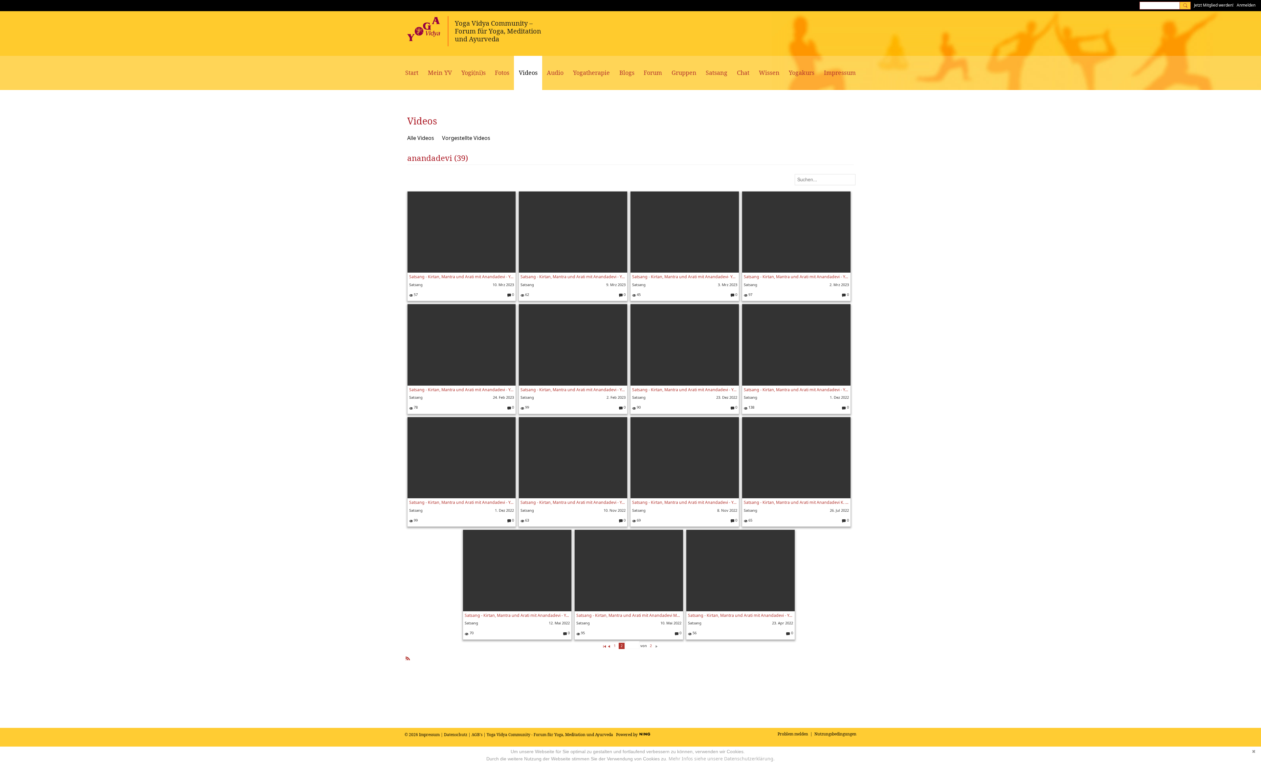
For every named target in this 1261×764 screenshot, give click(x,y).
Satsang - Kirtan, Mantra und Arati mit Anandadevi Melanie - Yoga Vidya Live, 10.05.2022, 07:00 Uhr (628, 615)
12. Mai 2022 (559, 622)
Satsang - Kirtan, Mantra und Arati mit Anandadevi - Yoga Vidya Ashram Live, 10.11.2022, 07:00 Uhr (573, 502)
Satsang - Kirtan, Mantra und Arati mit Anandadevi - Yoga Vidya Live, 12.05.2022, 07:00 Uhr (517, 615)
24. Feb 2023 (503, 397)
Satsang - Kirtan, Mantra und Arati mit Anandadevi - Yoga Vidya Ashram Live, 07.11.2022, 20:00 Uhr (684, 502)
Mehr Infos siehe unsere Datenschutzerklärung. (722, 758)
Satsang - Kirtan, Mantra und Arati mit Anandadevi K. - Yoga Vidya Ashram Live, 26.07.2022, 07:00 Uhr (796, 502)
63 (526, 520)
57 (415, 294)
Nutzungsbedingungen (835, 734)
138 (750, 407)
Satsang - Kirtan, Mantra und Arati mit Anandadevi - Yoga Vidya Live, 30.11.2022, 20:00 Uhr (461, 502)
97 (749, 294)
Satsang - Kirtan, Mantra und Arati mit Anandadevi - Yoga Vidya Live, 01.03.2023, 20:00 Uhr (796, 276)
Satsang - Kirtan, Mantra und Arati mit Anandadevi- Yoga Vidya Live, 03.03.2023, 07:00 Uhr (684, 276)
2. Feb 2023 (616, 397)
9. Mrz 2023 (616, 284)
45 (638, 294)
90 (638, 407)
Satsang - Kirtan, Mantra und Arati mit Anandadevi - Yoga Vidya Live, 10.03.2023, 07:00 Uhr (461, 276)
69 (638, 520)
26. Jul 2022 (839, 510)
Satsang (416, 284)
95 (582, 632)
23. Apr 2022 (782, 622)
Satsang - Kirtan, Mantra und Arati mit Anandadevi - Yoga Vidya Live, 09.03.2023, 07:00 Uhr (573, 276)
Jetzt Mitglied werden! (1213, 5)
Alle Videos (420, 138)
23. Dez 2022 (726, 397)
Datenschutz (455, 734)
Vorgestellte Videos (466, 138)
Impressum (429, 734)
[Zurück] (609, 645)
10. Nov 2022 (615, 510)
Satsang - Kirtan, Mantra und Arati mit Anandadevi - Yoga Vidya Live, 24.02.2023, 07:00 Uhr (461, 389)
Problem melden (793, 734)
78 (415, 407)
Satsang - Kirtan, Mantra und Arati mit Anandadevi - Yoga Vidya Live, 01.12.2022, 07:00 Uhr (796, 389)
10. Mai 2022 (670, 622)
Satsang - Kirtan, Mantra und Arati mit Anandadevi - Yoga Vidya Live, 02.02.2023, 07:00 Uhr (573, 389)
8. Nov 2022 (727, 510)
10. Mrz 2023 (503, 284)
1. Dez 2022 (839, 397)
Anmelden (1246, 5)
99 (526, 407)
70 (471, 632)
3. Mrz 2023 (727, 284)
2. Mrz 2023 (839, 284)
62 (526, 294)
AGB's (477, 734)
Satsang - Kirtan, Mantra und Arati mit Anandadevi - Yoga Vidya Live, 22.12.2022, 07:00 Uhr (684, 389)
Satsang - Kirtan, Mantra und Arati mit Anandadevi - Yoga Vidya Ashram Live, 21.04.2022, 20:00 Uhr (740, 615)
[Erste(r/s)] (604, 645)
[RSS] (408, 657)
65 (749, 520)
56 (694, 632)
